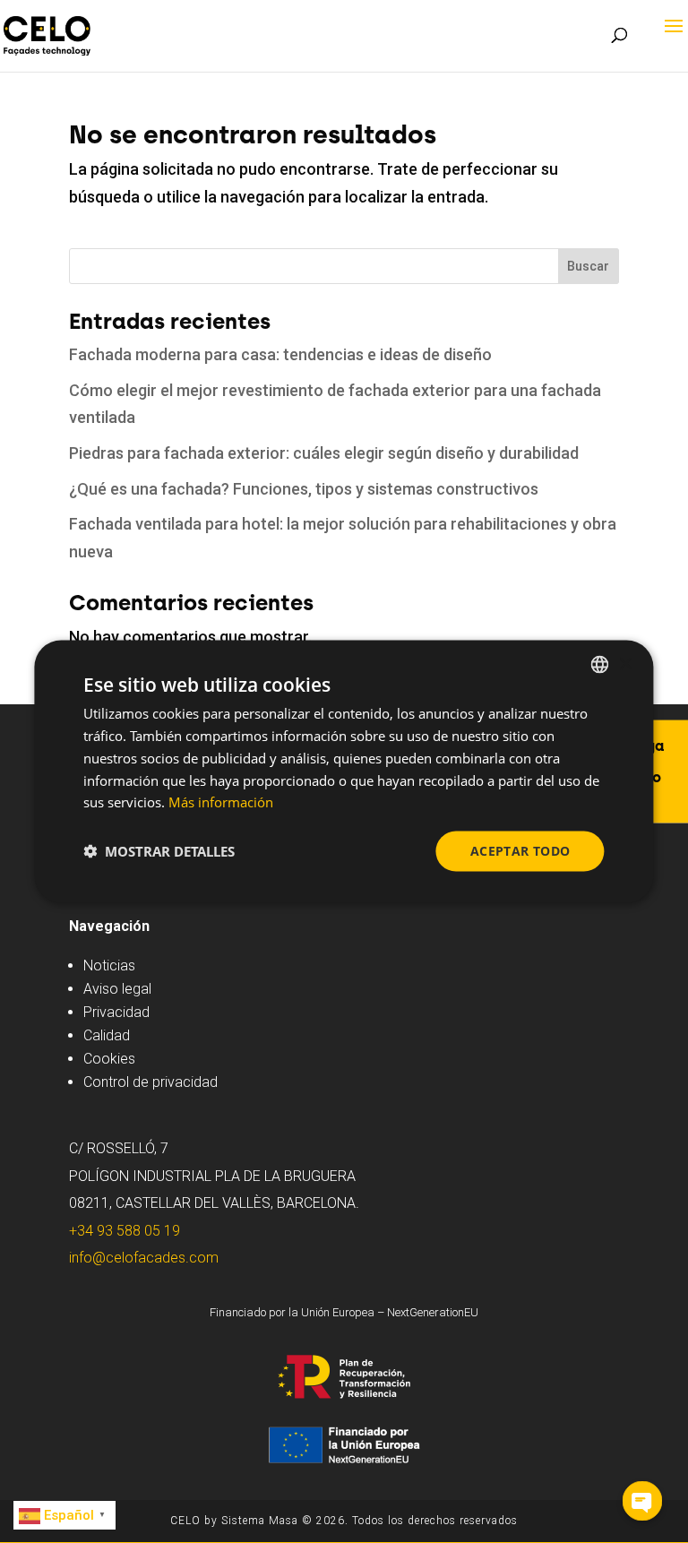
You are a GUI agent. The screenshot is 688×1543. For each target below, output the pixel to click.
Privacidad (116, 1012)
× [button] (625, 663)
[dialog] (343, 772)
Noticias (109, 965)
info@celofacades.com (144, 1257)
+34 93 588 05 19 (124, 1230)
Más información (220, 802)
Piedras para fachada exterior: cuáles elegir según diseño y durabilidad (324, 453)
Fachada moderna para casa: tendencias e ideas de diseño (280, 354)
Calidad (106, 1035)
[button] (159, 851)
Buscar (588, 266)
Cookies (109, 1058)
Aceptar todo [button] (520, 850)
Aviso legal (117, 988)
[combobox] (600, 665)
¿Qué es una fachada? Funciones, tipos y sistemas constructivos (303, 488)
